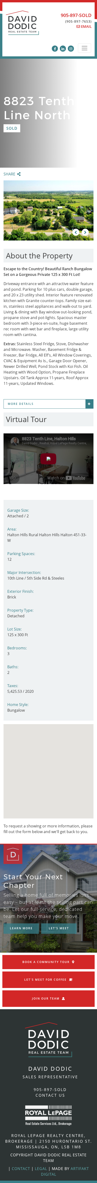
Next (85, 232)
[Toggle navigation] (84, 48)
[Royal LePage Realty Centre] (48, 1115)
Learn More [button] (21, 928)
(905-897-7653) (78, 21)
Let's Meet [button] (59, 928)
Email (86, 26)
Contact (21, 1168)
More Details (21, 404)
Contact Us (50, 1095)
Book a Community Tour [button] (46, 962)
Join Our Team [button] (46, 998)
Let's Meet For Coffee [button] (45, 980)
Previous (75, 232)
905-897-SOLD (76, 15)
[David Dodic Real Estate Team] (22, 25)
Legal (41, 1168)
